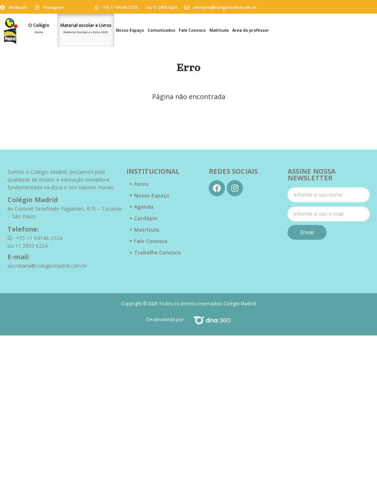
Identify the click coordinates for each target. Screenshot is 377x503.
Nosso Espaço (130, 30)
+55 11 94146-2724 (120, 7)
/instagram (53, 7)
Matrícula (219, 30)
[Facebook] (217, 188)
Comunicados (161, 30)
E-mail (289, 206)
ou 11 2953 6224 (162, 7)
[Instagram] (235, 188)
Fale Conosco (192, 30)
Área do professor (250, 30)
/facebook (17, 7)
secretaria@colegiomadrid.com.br (224, 7)
